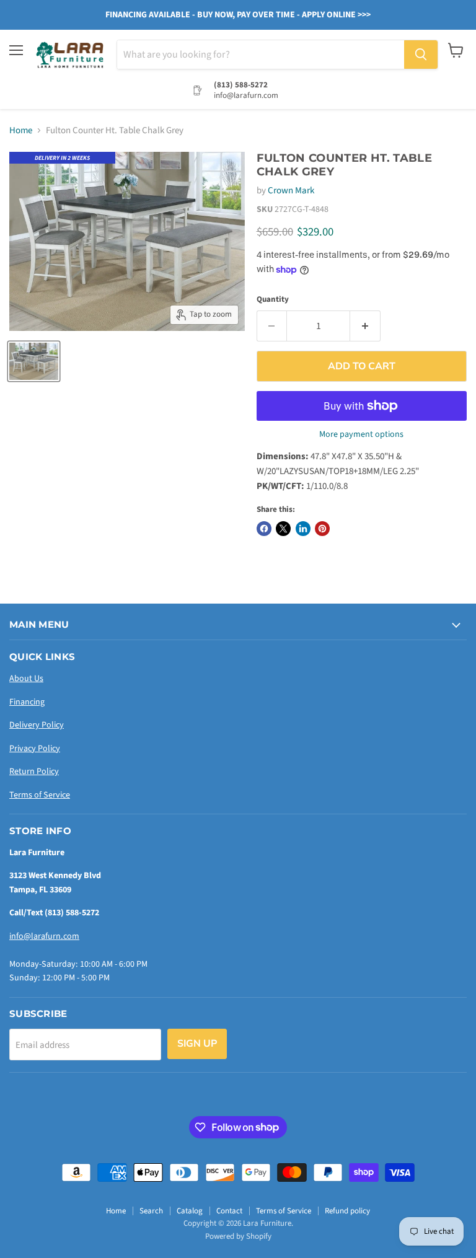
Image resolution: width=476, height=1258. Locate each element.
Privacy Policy (34, 748)
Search (151, 1210)
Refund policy (347, 1210)
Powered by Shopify (238, 1236)
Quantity (273, 299)
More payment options (361, 434)
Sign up (197, 1043)
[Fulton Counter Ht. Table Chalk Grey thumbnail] (34, 361)
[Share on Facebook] (264, 528)
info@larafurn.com (44, 936)
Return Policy (34, 771)
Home (20, 130)
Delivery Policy (36, 725)
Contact (229, 1210)
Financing (27, 702)
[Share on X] (283, 528)
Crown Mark (291, 190)
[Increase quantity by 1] (365, 325)
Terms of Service (39, 795)
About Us (26, 678)
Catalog (190, 1210)
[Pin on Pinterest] (322, 528)
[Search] (421, 54)
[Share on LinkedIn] (303, 528)
